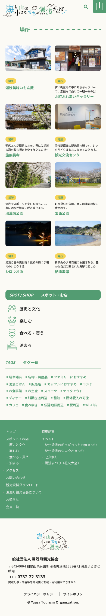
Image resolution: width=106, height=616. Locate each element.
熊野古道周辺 (37, 397)
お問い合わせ (16, 477)
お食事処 (15, 390)
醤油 (57, 397)
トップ (11, 431)
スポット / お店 (17, 438)
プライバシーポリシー (40, 594)
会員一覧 (12, 506)
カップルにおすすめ (62, 384)
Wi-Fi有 (91, 404)
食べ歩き (31, 404)
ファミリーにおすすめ (70, 377)
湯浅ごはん (17, 384)
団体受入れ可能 (77, 397)
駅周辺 (74, 404)
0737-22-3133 (31, 576)
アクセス (12, 470)
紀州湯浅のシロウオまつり (64, 450)
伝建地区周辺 (54, 404)
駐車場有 (15, 377)
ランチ (87, 384)
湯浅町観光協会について (24, 492)
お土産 (33, 390)
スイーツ (50, 390)
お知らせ (12, 499)
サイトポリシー (74, 594)
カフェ (14, 404)
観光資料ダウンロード (22, 484)
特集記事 (48, 431)
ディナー (15, 397)
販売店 (36, 384)
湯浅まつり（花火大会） (63, 462)
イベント (48, 438)
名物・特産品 (38, 377)
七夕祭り (51, 456)
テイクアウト (73, 390)
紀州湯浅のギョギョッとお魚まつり (71, 444)
